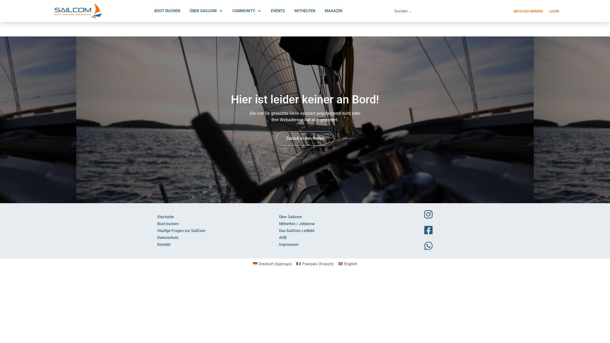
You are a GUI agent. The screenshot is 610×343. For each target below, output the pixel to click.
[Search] (461, 11)
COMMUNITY (243, 11)
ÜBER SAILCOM (203, 11)
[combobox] (425, 11)
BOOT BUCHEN (167, 11)
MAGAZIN (333, 11)
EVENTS (278, 11)
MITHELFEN (305, 11)
